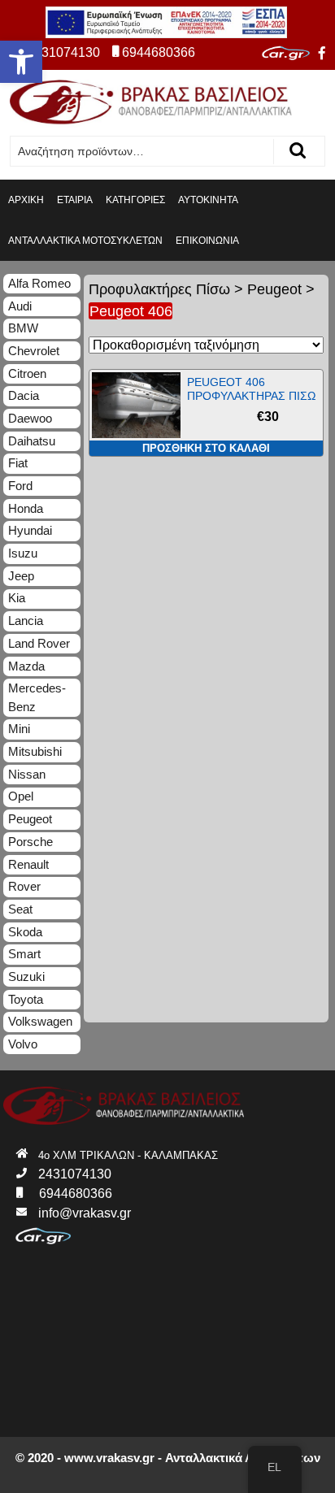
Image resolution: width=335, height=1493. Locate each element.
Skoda (25, 932)
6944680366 (158, 52)
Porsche (30, 841)
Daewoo (30, 418)
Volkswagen (40, 1021)
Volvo (22, 1044)
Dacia (23, 395)
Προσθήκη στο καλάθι (206, 448)
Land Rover (39, 643)
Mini (19, 729)
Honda (25, 508)
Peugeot (274, 289)
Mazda (26, 666)
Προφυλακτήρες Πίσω (159, 289)
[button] (21, 62)
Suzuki (26, 976)
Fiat (18, 463)
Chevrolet (33, 351)
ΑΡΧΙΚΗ (26, 200)
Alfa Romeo (39, 283)
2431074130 (63, 52)
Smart (24, 954)
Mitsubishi (35, 751)
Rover (24, 886)
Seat (20, 909)
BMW (23, 328)
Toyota (25, 999)
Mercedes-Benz (37, 697)
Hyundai (30, 530)
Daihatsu (31, 441)
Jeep (21, 576)
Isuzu (22, 553)
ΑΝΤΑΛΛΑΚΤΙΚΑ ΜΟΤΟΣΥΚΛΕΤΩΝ (85, 240)
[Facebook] (322, 53)
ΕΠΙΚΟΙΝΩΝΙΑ (207, 240)
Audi (20, 306)
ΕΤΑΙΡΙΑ (75, 200)
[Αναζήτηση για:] (142, 151)
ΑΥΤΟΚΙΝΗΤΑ (208, 200)
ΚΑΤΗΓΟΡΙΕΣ (135, 200)
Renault (28, 864)
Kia (16, 598)
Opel (20, 796)
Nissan (27, 774)
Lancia (25, 620)
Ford (20, 486)
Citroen (27, 373)
